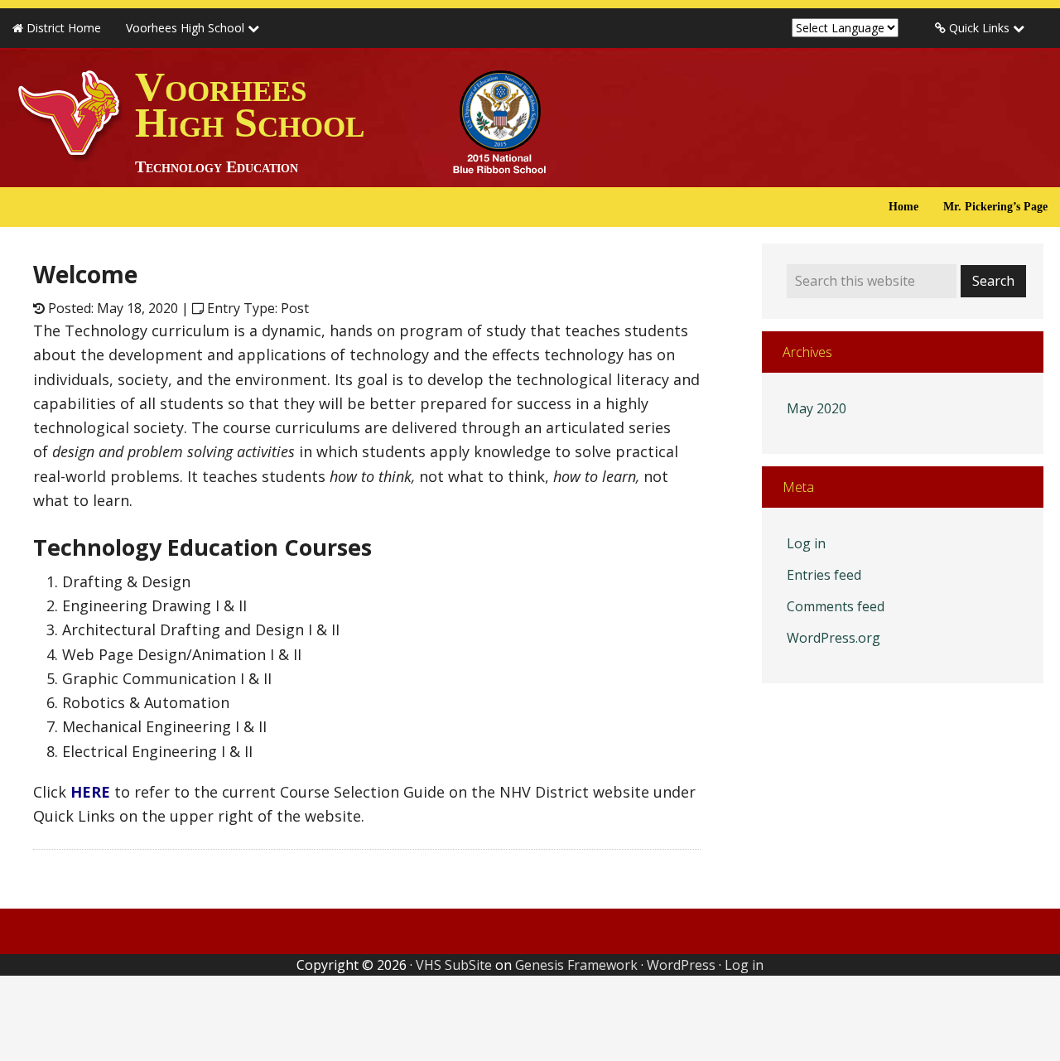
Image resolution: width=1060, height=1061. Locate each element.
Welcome (85, 274)
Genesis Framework (576, 965)
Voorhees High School (249, 120)
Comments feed (835, 606)
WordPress (681, 965)
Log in (806, 543)
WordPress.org (833, 638)
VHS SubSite (454, 965)
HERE (90, 792)
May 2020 (816, 408)
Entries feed (824, 575)
